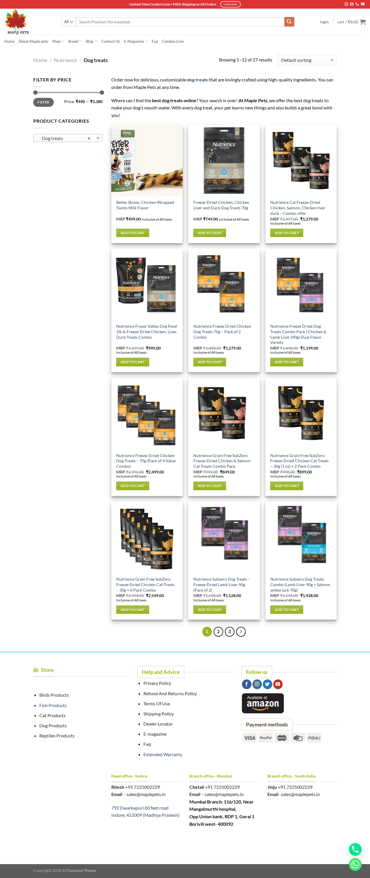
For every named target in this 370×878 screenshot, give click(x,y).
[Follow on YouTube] (363, 4)
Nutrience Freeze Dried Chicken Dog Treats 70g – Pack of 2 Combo (222, 331)
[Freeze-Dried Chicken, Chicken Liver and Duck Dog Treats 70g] (224, 160)
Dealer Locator (158, 723)
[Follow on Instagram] (346, 4)
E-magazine (154, 734)
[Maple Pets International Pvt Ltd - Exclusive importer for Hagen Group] (28, 22)
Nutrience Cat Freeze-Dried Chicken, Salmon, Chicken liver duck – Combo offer (297, 207)
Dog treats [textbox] (64, 138)
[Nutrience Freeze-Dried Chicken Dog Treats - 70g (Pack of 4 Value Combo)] (147, 413)
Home (9, 41)
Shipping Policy (158, 713)
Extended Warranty (162, 754)
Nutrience (65, 60)
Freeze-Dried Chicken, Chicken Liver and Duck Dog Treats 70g (221, 205)
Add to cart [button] (133, 233)
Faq (155, 41)
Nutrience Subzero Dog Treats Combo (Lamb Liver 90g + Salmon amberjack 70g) (300, 584)
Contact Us (110, 41)
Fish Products (53, 705)
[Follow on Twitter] (267, 684)
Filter (43, 102)
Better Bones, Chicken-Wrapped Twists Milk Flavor (145, 205)
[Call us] (357, 4)
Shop (56, 41)
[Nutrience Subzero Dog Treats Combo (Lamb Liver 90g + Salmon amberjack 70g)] (301, 537)
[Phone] (355, 849)
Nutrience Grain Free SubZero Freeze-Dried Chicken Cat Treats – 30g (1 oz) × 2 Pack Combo (299, 461)
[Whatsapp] (355, 864)
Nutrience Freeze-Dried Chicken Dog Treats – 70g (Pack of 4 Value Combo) (146, 461)
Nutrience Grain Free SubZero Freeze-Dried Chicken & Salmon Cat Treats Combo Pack (222, 461)
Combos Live (173, 41)
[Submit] (289, 22)
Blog (89, 41)
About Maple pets (33, 41)
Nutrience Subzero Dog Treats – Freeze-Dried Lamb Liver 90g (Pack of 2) (221, 584)
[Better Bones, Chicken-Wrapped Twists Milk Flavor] (147, 160)
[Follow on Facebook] (246, 684)
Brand (73, 41)
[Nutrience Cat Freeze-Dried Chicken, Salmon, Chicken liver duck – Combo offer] (301, 160)
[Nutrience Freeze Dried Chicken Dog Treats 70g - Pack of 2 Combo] (224, 284)
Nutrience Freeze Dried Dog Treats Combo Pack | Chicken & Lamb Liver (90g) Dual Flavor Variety (298, 334)
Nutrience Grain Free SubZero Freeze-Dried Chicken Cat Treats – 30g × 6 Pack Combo (145, 584)
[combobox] (68, 138)
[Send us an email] (352, 4)
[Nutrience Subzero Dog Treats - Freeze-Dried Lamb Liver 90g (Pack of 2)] (224, 537)
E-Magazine (134, 41)
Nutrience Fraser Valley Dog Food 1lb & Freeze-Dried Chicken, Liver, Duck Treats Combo (146, 331)
